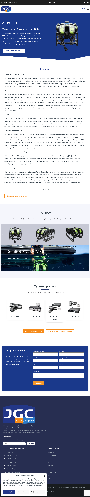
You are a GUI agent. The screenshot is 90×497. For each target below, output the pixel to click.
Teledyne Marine (25, 33)
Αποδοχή (9, 492)
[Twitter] (84, 2)
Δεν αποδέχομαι (22, 492)
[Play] (45, 258)
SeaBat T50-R (35, 317)
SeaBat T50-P (16, 317)
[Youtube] (87, 2)
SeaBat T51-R (74, 317)
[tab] (45, 69)
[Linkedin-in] (81, 2)
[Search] (72, 2)
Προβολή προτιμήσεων (37, 492)
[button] (44, 475)
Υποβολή (38, 383)
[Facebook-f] (78, 2)
